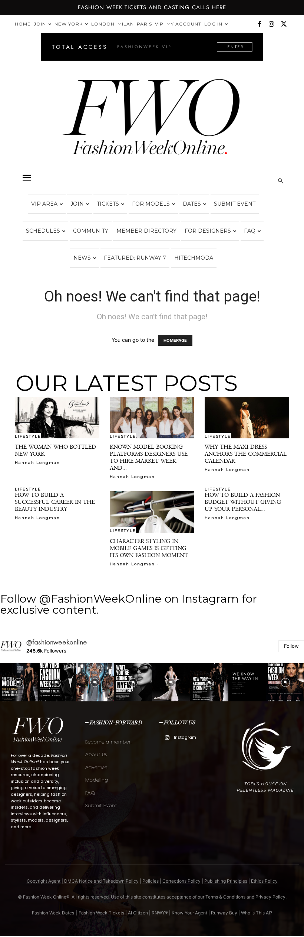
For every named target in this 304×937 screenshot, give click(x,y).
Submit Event (234, 203)
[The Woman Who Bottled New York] (57, 417)
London (103, 24)
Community (90, 230)
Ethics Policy (264, 881)
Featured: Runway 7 (135, 258)
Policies (150, 881)
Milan (126, 24)
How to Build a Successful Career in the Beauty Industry (55, 501)
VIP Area (44, 203)
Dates (192, 203)
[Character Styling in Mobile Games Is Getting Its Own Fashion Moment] (152, 512)
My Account (183, 24)
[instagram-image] (57, 682)
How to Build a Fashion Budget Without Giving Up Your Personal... (243, 501)
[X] (283, 24)
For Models (151, 203)
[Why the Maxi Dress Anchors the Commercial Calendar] (247, 417)
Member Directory (146, 230)
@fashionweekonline (56, 642)
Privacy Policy (270, 897)
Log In (213, 24)
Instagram (185, 737)
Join (40, 24)
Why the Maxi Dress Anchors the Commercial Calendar (246, 453)
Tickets (108, 203)
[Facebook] (259, 24)
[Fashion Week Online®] (152, 122)
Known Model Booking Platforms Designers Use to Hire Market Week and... (149, 457)
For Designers (208, 230)
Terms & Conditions (225, 897)
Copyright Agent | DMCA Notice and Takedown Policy (83, 881)
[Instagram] (271, 24)
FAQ (249, 230)
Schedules (43, 230)
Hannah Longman (37, 462)
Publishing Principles (225, 881)
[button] (27, 178)
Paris (144, 24)
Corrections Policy (181, 881)
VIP (159, 24)
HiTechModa (193, 258)
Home (23, 24)
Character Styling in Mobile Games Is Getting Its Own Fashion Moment (149, 548)
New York (68, 24)
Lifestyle (28, 436)
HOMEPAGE (175, 340)
